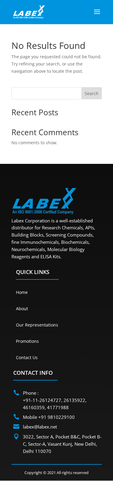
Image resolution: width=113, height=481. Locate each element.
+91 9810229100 (56, 417)
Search (92, 93)
